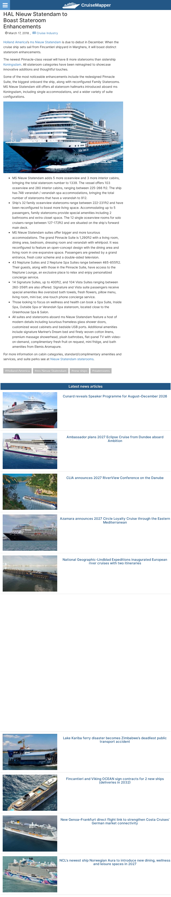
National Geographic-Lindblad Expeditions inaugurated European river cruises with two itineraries (115, 561)
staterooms (102, 371)
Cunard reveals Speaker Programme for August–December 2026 (115, 396)
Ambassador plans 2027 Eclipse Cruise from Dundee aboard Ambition (115, 439)
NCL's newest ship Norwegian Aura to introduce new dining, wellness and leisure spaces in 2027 (114, 862)
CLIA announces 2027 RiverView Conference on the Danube (115, 478)
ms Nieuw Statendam (45, 42)
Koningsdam (12, 64)
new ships (80, 371)
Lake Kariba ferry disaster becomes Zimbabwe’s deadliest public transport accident (115, 740)
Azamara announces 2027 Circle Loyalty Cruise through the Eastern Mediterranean (115, 520)
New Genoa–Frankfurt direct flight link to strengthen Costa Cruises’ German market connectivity (115, 821)
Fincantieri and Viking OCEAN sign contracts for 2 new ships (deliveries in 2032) (115, 780)
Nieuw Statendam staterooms (72, 359)
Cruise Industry (47, 33)
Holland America (15, 42)
